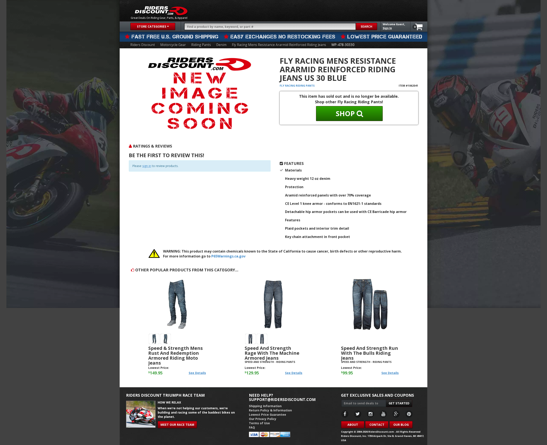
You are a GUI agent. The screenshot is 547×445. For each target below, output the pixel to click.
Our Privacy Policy (262, 419)
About (352, 425)
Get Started (399, 403)
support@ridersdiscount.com (282, 399)
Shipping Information (265, 406)
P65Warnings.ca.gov (228, 256)
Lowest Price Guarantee (267, 414)
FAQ (252, 427)
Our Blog (401, 425)
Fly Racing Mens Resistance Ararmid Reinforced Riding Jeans (279, 45)
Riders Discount (142, 45)
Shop (346, 113)
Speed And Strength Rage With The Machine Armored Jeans (272, 353)
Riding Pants (201, 45)
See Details (197, 373)
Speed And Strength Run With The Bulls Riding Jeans (369, 353)
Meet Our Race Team (177, 425)
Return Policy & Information (270, 410)
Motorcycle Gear (173, 45)
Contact (376, 425)
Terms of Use (259, 423)
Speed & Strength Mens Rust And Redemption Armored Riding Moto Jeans (175, 355)
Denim (221, 45)
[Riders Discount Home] (161, 10)
